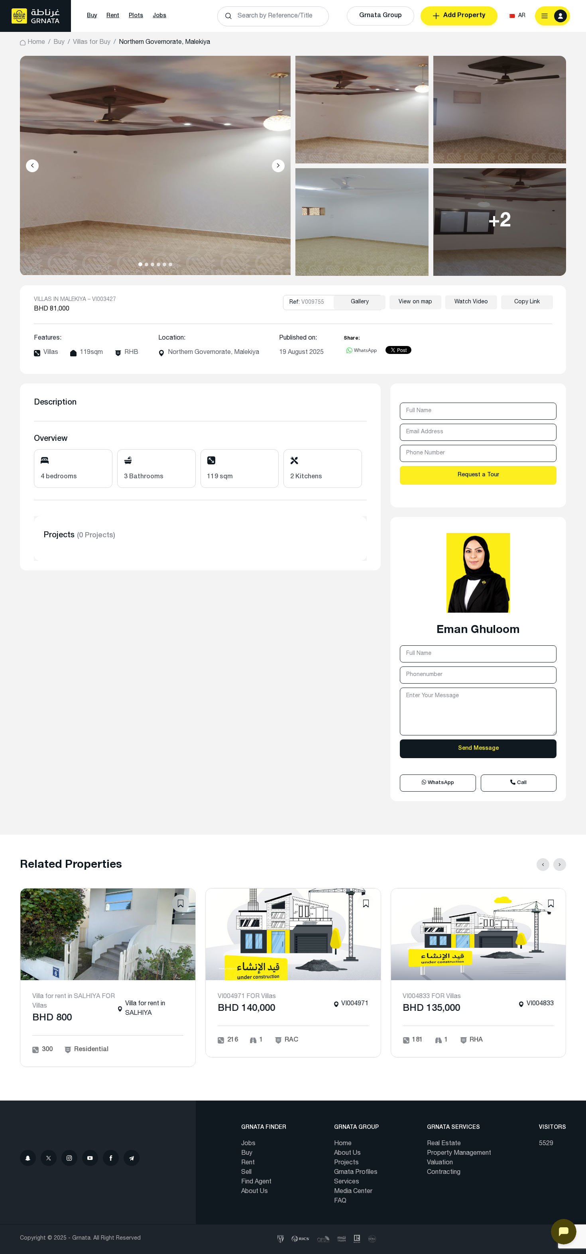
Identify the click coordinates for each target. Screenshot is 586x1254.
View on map (415, 302)
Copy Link (527, 302)
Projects (346, 1163)
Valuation (440, 1163)
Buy (92, 16)
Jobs (159, 16)
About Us (254, 1192)
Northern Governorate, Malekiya (213, 353)
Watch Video (471, 302)
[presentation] (32, 165)
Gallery (360, 302)
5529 (546, 1144)
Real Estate (444, 1144)
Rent (112, 16)
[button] (140, 264)
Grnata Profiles (356, 1172)
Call (521, 783)
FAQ (340, 1201)
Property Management (459, 1153)
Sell (246, 1172)
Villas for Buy (91, 42)
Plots (136, 16)
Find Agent (256, 1182)
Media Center (353, 1192)
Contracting (443, 1172)
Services (346, 1182)
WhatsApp (440, 783)
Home (36, 42)
